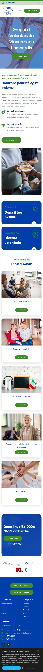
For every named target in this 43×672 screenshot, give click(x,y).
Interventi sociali (21, 301)
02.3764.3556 (9, 636)
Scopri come (13, 538)
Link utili (4, 613)
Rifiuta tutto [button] (31, 668)
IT (34, 3)
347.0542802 (10, 3)
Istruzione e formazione (21, 396)
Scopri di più (21, 56)
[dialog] (21, 660)
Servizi (4, 610)
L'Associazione (7, 604)
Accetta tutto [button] (11, 668)
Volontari (26, 607)
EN (39, 3)
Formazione (27, 610)
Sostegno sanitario (21, 349)
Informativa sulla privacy (9, 664)
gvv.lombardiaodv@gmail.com (16, 630)
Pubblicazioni (27, 616)
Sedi (3, 607)
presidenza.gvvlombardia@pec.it (17, 633)
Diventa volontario (12, 240)
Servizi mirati (21, 491)
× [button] (41, 650)
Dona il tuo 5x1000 (13, 214)
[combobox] (38, 651)
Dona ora (31, 11)
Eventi (25, 613)
